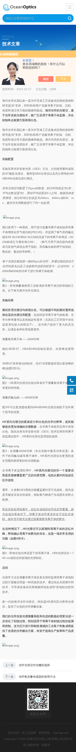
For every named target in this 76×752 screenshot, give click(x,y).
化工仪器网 (29, 732)
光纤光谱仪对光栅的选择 (34, 665)
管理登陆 (44, 732)
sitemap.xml (61, 732)
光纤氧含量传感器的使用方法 (37, 676)
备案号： (47, 745)
